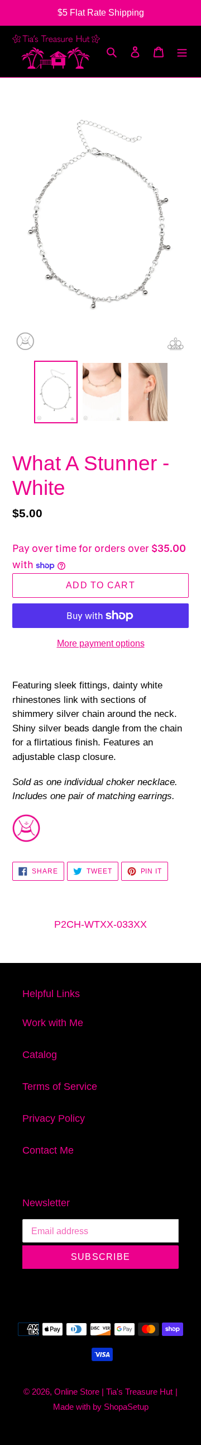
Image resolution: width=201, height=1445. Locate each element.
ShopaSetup (126, 1406)
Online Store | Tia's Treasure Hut (113, 1391)
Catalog (39, 1054)
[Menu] (182, 51)
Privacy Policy (53, 1118)
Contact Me (48, 1150)
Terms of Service (59, 1086)
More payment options (101, 643)
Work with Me (52, 1022)
